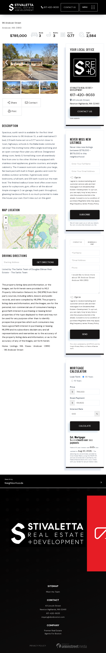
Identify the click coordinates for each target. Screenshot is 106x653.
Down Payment (77, 398)
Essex (28, 346)
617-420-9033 (51, 7)
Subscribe (84, 214)
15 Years (77, 381)
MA (21, 346)
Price (72, 387)
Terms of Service (92, 346)
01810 (47, 346)
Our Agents (75, 118)
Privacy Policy (93, 204)
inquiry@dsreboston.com (53, 617)
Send (85, 334)
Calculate (85, 425)
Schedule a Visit (92, 243)
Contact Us (70, 7)
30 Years (89, 377)
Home (5, 346)
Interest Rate (76, 409)
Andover (37, 346)
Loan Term (75, 377)
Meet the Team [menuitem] (53, 592)
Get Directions (45, 262)
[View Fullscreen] (6, 228)
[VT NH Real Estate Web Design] (71, 645)
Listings (14, 346)
